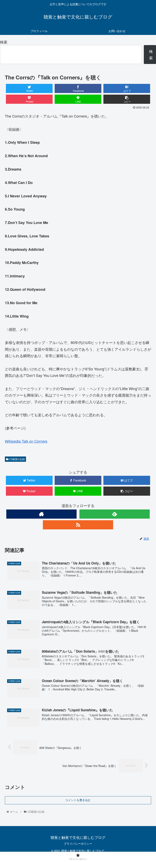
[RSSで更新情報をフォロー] (78, 524)
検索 (3, 41)
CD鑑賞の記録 (16, 459)
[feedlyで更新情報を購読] (114, 514)
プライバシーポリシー (78, 843)
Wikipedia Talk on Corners (26, 441)
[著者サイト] (41, 514)
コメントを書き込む (78, 800)
